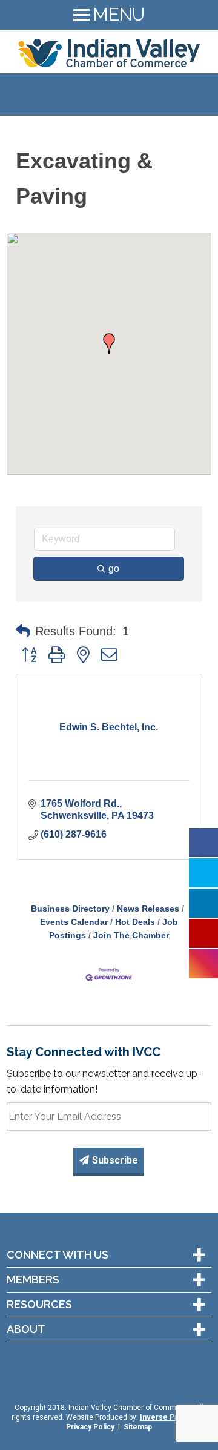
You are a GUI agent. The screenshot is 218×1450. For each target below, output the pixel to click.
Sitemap (138, 1427)
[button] (109, 343)
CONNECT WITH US (57, 1255)
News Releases (148, 908)
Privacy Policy (90, 1427)
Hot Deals (135, 922)
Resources (39, 1305)
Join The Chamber (131, 935)
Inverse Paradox (168, 1417)
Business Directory (70, 908)
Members (33, 1280)
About (26, 1329)
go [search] (113, 568)
